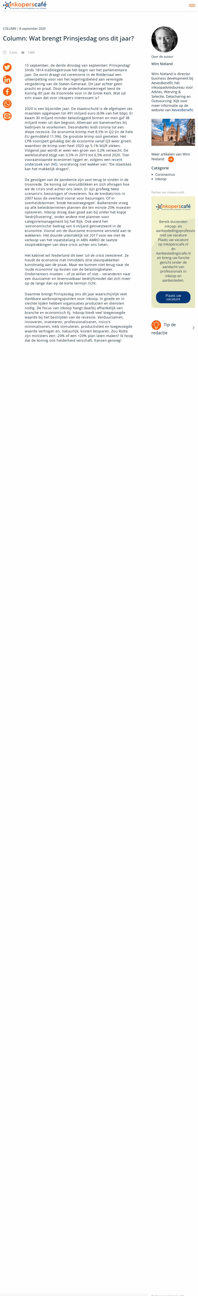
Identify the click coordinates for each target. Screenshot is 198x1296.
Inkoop (160, 179)
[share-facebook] (7, 91)
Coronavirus (165, 174)
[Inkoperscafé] (24, 5)
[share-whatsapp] (7, 103)
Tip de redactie (163, 328)
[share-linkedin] (7, 79)
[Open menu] (192, 5)
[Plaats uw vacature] (173, 252)
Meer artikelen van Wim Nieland (170, 156)
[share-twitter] (7, 67)
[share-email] (7, 116)
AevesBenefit (182, 110)
